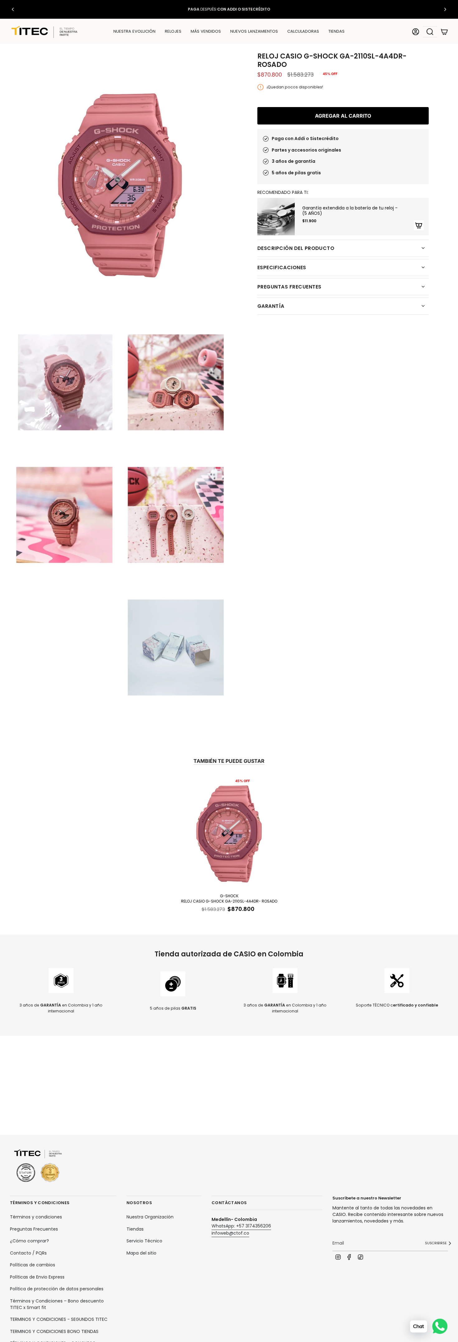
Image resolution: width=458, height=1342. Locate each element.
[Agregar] (419, 225)
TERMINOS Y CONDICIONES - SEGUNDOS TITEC (58, 1319)
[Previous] (13, 9)
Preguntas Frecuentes (34, 1229)
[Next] (445, 9)
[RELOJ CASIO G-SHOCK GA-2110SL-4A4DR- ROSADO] (229, 833)
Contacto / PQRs (28, 1253)
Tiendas (135, 1229)
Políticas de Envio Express (37, 1277)
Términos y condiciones (36, 1217)
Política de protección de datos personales (56, 1289)
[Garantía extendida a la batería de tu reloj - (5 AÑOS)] (276, 216)
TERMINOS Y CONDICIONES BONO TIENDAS (54, 1331)
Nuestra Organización (150, 1217)
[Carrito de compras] (444, 31)
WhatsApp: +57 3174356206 (241, 1226)
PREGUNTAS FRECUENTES (289, 286)
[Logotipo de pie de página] (38, 1166)
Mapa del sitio (141, 1253)
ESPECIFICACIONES (281, 267)
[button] (173, 31)
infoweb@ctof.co (230, 1233)
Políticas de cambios (32, 1265)
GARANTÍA (270, 306)
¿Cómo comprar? (29, 1241)
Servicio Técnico (144, 1241)
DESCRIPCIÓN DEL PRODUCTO (295, 248)
